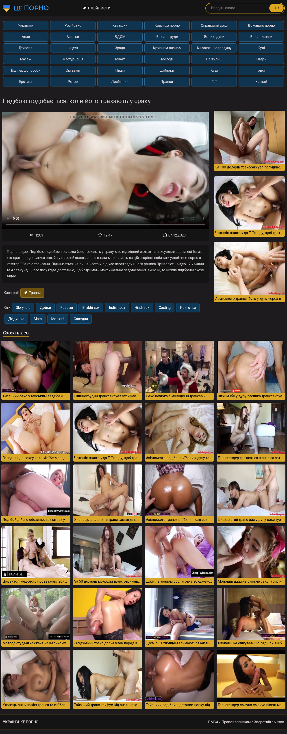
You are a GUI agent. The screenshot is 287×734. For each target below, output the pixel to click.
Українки (25, 25)
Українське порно (20, 722)
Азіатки (73, 37)
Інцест (72, 48)
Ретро (73, 82)
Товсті (261, 70)
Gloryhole (23, 307)
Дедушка (16, 319)
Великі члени (261, 37)
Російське (72, 25)
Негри (261, 59)
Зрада (120, 48)
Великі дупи (214, 37)
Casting (165, 307)
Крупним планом (167, 48)
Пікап (120, 70)
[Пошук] (276, 8)
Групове (26, 48)
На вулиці (214, 59)
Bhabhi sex (91, 307)
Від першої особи (25, 70)
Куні (261, 48)
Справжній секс (214, 25)
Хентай (261, 82)
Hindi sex (142, 307)
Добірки (167, 70)
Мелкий (57, 319)
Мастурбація (72, 59)
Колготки (188, 307)
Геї (214, 82)
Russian (66, 307)
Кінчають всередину (214, 48)
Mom (38, 319)
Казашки (119, 25)
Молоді (167, 59)
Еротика (26, 82)
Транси (167, 82)
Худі (214, 70)
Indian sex (117, 307)
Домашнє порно (261, 25)
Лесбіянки (119, 82)
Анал (26, 37)
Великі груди (167, 37)
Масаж (25, 59)
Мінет (120, 59)
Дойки (45, 307)
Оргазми (73, 70)
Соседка (81, 319)
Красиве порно (167, 25)
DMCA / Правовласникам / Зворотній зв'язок (246, 722)
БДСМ (120, 37)
